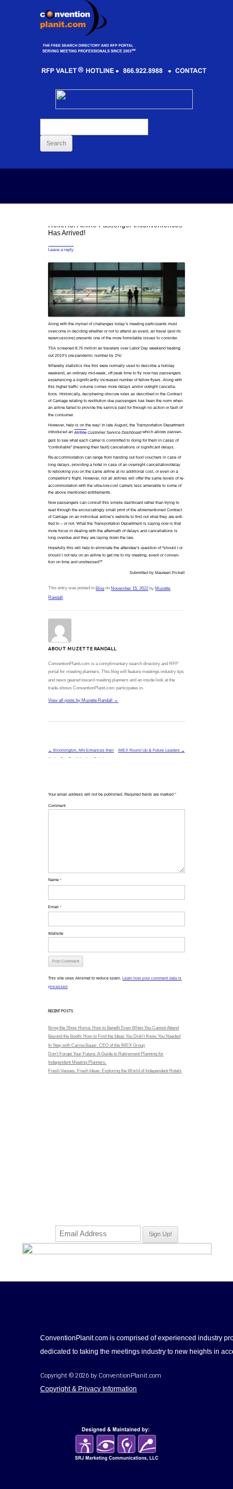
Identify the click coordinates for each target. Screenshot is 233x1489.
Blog (100, 588)
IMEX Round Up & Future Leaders (151, 750)
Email (55, 907)
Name (55, 880)
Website (55, 933)
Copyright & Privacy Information (88, 1389)
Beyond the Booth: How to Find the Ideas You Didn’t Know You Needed (114, 1036)
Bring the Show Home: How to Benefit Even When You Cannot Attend (113, 1027)
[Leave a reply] (61, 244)
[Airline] (80, 427)
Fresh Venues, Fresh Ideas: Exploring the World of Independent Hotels (115, 1070)
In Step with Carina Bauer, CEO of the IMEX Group (96, 1045)
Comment (57, 805)
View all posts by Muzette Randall (83, 700)
